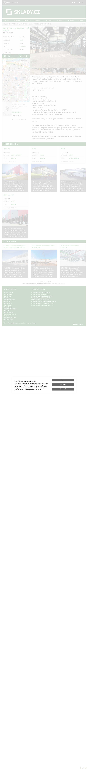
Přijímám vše (63, 389)
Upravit (63, 380)
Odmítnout (63, 384)
